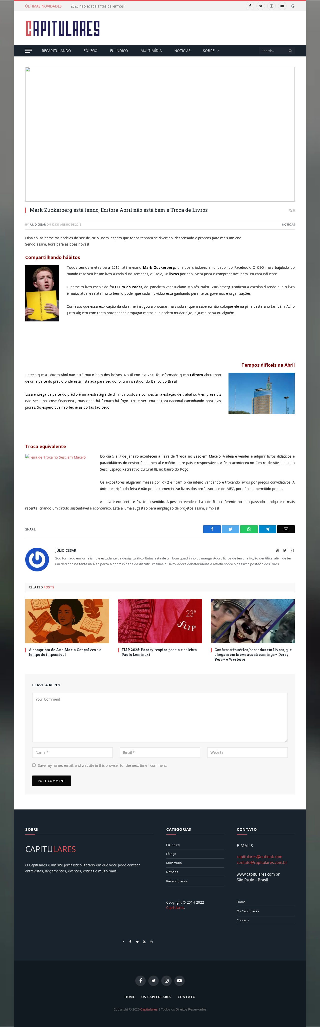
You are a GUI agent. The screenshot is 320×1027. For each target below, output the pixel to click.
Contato (243, 920)
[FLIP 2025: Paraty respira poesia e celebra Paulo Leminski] (160, 621)
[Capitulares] (62, 28)
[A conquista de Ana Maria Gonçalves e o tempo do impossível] (67, 621)
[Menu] (28, 50)
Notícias (182, 50)
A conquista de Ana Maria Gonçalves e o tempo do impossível (65, 652)
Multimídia (151, 50)
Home (241, 902)
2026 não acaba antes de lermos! (97, 6)
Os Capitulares (248, 911)
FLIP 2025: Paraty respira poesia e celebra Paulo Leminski (159, 652)
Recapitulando (56, 50)
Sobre (208, 50)
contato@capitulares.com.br (262, 862)
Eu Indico (119, 50)
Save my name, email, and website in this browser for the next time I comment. (102, 765)
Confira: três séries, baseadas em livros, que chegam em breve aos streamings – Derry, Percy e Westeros (253, 654)
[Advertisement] (204, 27)
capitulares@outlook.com (259, 856)
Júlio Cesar (38, 224)
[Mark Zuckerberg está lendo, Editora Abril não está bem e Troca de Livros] (160, 134)
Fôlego (91, 50)
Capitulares (149, 1009)
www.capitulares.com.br (258, 874)
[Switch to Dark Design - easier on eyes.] (292, 6)
